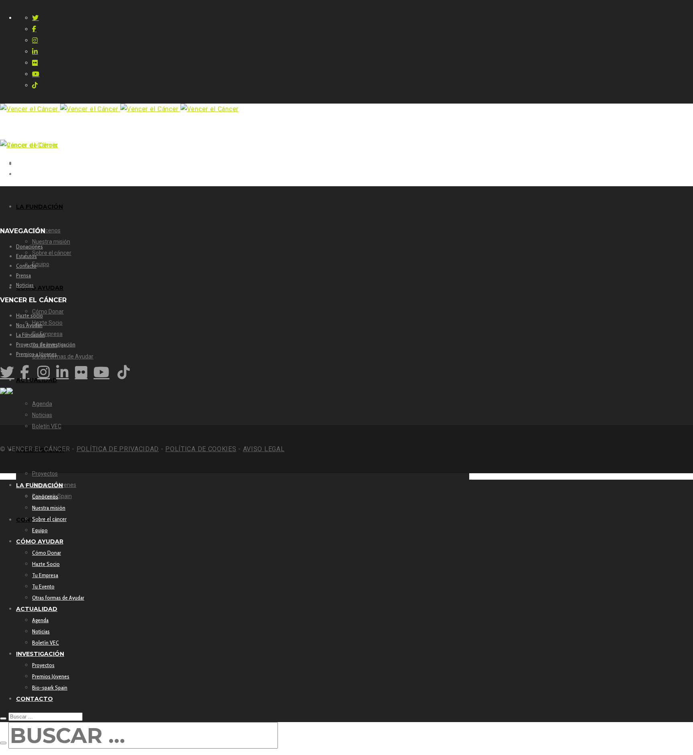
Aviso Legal (264, 449)
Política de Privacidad (118, 449)
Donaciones (29, 246)
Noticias (25, 285)
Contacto (26, 265)
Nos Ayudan (29, 325)
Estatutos (26, 256)
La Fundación (30, 334)
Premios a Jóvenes (36, 354)
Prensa (23, 275)
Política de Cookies (200, 449)
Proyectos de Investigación (45, 344)
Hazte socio (29, 315)
